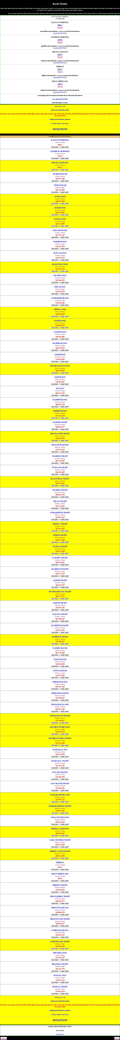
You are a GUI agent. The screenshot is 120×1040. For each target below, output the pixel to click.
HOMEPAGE (60, 1034)
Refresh (60, 28)
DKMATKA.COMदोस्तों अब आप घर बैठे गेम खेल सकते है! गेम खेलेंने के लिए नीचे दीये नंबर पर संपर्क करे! (60, 114)
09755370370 (60, 129)
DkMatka (3, 1038)
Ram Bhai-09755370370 (60, 33)
